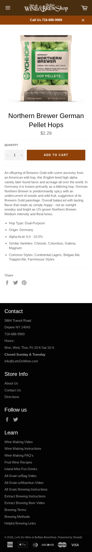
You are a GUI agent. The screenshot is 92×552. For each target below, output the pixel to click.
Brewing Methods (17, 516)
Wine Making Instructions (22, 448)
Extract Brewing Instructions (25, 496)
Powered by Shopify (70, 537)
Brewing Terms (15, 510)
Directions (11, 397)
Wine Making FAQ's (18, 455)
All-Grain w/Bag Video (20, 476)
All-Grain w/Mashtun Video (23, 483)
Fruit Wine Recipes (18, 462)
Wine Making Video (18, 442)
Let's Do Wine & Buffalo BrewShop (35, 537)
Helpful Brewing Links (20, 523)
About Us (11, 383)
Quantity (11, 145)
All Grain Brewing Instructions (26, 489)
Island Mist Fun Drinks (20, 469)
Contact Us (12, 390)
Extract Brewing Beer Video (24, 503)
